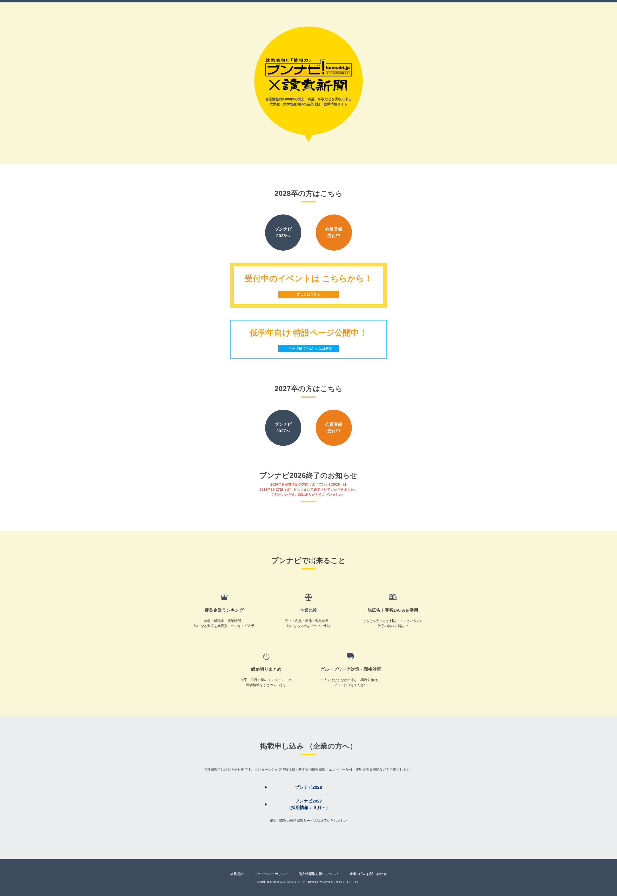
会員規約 (237, 874)
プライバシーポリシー (271, 874)
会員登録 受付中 (333, 232)
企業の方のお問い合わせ (368, 874)
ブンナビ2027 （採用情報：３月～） (308, 804)
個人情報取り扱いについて (319, 874)
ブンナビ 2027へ (283, 427)
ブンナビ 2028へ (283, 232)
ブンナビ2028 (308, 787)
